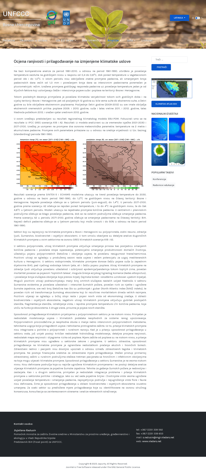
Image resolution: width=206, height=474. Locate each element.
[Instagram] (142, 423)
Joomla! (70, 467)
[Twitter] (150, 423)
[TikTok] (146, 423)
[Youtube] (154, 423)
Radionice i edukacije (163, 185)
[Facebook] (138, 423)
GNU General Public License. (125, 467)
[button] (35, 40)
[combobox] (169, 59)
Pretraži (162, 67)
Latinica (178, 17)
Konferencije (159, 179)
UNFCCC (16, 14)
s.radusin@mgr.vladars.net (158, 437)
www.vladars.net (151, 441)
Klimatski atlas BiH (166, 104)
